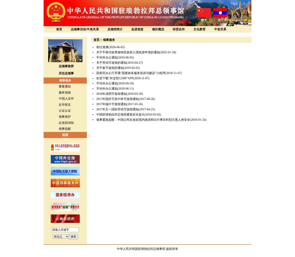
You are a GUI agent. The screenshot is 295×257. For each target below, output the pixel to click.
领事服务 (65, 80)
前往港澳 (102, 47)
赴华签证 (65, 104)
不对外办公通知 (106, 57)
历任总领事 (66, 73)
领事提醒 (65, 128)
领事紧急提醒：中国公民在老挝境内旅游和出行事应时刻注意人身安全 (143, 119)
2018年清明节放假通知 (111, 93)
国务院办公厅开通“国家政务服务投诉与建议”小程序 (130, 73)
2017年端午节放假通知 (111, 104)
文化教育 (199, 29)
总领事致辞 (66, 66)
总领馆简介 (115, 29)
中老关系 (220, 29)
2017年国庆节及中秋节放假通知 (117, 99)
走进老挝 (137, 29)
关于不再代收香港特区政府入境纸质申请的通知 (128, 52)
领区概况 (158, 29)
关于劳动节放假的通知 (111, 62)
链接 (65, 134)
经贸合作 (179, 29)
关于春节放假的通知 (110, 68)
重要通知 (65, 86)
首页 (59, 29)
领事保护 (65, 116)
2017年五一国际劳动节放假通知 (117, 109)
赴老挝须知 (66, 122)
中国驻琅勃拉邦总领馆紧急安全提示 (120, 114)
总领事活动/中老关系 (85, 29)
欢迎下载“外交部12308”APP (114, 78)
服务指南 (65, 92)
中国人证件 (66, 98)
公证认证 (65, 110)
